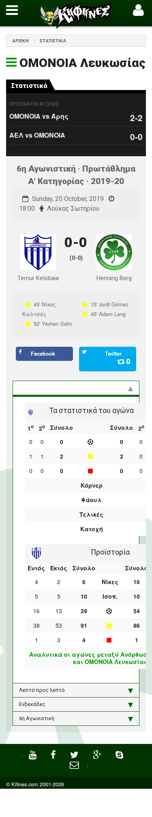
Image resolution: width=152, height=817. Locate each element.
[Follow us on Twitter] (75, 754)
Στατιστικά (53, 41)
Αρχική (20, 41)
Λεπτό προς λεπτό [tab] (42, 690)
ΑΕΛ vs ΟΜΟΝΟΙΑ (37, 135)
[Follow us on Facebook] (54, 754)
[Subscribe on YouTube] (34, 754)
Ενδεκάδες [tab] (32, 704)
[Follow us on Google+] (98, 754)
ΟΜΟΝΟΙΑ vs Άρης (39, 116)
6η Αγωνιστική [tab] (36, 718)
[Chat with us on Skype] (120, 754)
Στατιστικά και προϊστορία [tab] (52, 388)
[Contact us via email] (75, 764)
